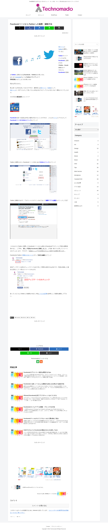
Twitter (60, 49)
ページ (55, 118)
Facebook (18, 317)
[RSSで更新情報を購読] (41, 361)
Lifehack (24, 317)
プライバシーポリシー (56, 526)
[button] (59, 28)
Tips (29, 317)
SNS (13, 317)
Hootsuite (18, 77)
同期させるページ (27, 255)
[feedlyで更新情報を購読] (37, 361)
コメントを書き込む (39, 505)
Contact (48, 526)
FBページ (61, 47)
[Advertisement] (39, 40)
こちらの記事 (43, 293)
